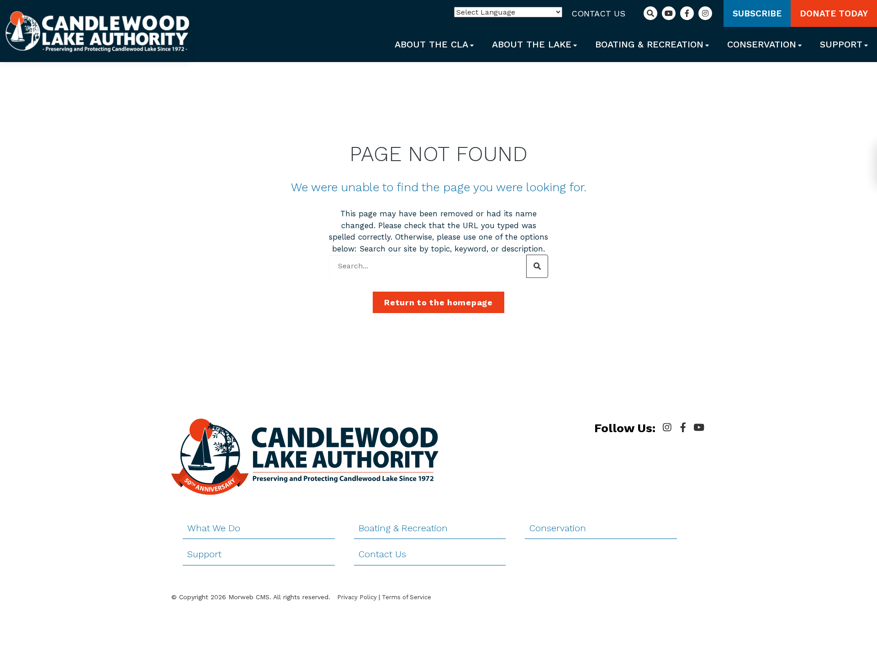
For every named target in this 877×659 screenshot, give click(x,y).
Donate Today (834, 13)
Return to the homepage (438, 302)
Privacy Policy (357, 597)
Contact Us (598, 13)
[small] (667, 427)
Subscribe (757, 13)
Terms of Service (406, 597)
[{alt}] (97, 30)
